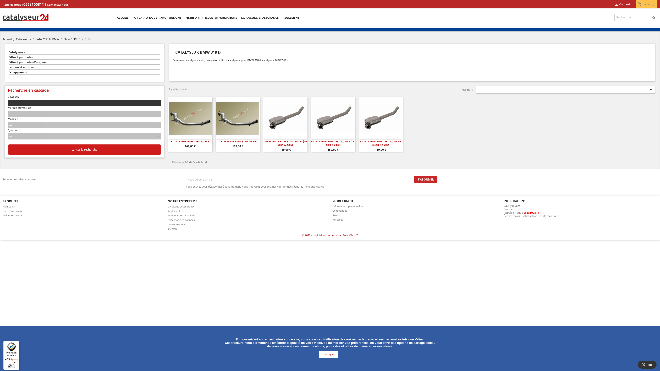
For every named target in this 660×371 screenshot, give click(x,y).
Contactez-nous (58, 5)
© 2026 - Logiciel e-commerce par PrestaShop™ (330, 235)
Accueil (122, 18)
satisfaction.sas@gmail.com (540, 216)
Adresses (338, 219)
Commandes (340, 210)
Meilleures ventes (13, 215)
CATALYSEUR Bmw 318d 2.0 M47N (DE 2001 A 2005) (380, 143)
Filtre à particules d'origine (27, 62)
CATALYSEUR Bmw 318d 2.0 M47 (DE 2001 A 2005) (285, 143)
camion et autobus (22, 67)
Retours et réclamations (181, 215)
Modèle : (13, 119)
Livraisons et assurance (260, 18)
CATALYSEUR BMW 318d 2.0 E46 (190, 141)
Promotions (9, 206)
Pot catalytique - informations (157, 18)
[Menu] (17, 343)
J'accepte (328, 354)
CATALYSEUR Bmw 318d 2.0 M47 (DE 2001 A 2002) (333, 143)
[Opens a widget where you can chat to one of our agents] (647, 365)
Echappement (18, 72)
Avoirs (336, 215)
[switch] (11, 366)
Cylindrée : (14, 130)
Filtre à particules (21, 57)
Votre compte (343, 201)
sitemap (172, 229)
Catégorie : (14, 96)
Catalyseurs (17, 52)
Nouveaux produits (14, 211)
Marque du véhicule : (20, 107)
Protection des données (181, 220)
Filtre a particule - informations (211, 18)
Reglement (291, 18)
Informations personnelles (348, 206)
